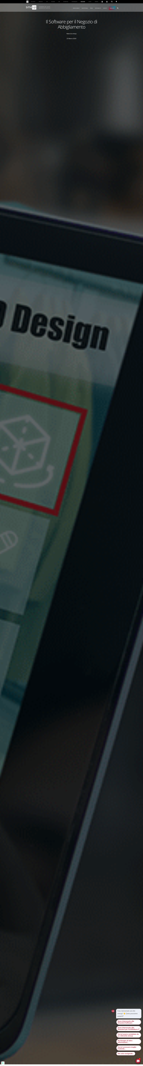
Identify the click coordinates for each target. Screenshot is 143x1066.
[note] (128, 1013)
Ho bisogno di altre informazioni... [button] (125, 1041)
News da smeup (71, 34)
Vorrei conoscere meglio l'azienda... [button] (127, 1048)
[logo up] (27, 1)
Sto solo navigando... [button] (126, 1053)
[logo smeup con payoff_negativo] (38, 6)
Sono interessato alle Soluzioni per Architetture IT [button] (129, 1028)
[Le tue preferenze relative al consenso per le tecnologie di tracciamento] (2, 1063)
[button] (118, 8)
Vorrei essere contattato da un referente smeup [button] (128, 1035)
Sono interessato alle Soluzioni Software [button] (126, 1022)
